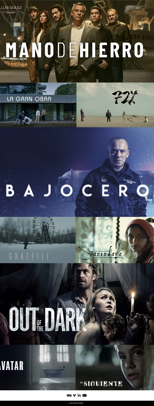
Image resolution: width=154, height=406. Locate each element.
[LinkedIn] (79, 395)
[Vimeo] (74, 395)
